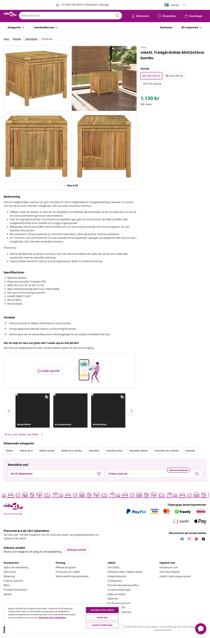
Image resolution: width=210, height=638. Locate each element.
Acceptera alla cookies (102, 610)
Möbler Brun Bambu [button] (71, 450)
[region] (63, 618)
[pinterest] (196, 539)
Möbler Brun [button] (26, 450)
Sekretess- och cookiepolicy (52, 617)
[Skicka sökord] (117, 15)
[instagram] (189, 539)
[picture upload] (89, 370)
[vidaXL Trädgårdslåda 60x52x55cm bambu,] (36, 78)
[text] (150, 99)
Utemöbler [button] (94, 450)
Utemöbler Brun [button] (114, 450)
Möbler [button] (9, 450)
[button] (82, 5)
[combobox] (70, 15)
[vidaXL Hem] (10, 14)
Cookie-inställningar (119, 589)
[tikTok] (203, 539)
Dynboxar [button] (190, 450)
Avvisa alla (102, 617)
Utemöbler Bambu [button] (138, 450)
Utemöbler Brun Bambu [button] (167, 450)
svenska (175, 5)
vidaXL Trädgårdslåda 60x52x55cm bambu (172, 55)
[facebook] (182, 539)
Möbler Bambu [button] (47, 450)
